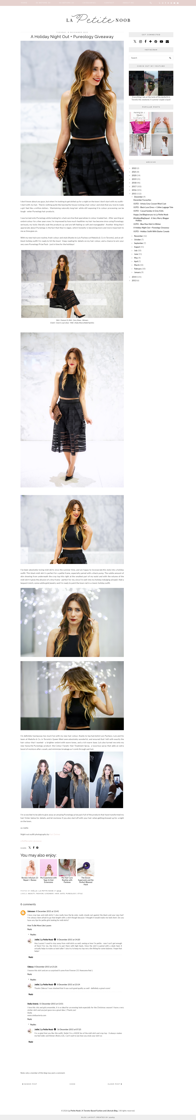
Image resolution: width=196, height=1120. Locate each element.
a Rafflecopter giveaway (31, 841)
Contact (109, 3)
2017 (134, 186)
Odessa (30, 967)
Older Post (114, 1084)
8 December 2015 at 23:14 (68, 984)
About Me (128, 3)
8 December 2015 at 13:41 (47, 911)
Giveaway (49, 894)
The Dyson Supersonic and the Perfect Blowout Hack (86, 881)
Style (80, 894)
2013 (134, 280)
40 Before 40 (66, 3)
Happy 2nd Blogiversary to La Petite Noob (150, 214)
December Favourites (142, 200)
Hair (57, 894)
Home (24, 3)
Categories (89, 3)
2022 (134, 168)
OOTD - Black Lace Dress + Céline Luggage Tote (153, 207)
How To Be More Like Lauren (39, 925)
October (137, 239)
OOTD (62, 894)
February (138, 269)
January (137, 272)
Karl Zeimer (55, 834)
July (135, 250)
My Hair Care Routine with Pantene (67, 880)
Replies (33, 934)
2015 (134, 193)
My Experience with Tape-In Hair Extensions (48, 880)
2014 (134, 277)
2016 (134, 190)
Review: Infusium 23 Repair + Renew (30, 879)
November (138, 236)
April (136, 261)
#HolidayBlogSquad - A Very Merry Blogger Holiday (151, 219)
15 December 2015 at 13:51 (51, 1004)
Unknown (31, 911)
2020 (134, 175)
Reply (29, 929)
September (138, 243)
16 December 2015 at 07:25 (69, 1029)
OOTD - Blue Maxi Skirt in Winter (147, 224)
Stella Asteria (32, 1004)
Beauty (31, 894)
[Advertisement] (151, 304)
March (136, 265)
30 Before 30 (43, 3)
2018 (134, 183)
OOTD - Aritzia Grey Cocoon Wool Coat (149, 204)
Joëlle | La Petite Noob (43, 939)
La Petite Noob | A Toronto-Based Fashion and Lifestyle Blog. (93, 1111)
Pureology (71, 894)
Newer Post (30, 1084)
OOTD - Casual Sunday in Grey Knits (148, 211)
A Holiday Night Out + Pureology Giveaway (151, 227)
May (136, 258)
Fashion (40, 894)
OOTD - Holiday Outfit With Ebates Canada (151, 231)
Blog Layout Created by (98, 1117)
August (137, 247)
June (136, 254)
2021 (134, 172)
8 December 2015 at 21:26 (45, 967)
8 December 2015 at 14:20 (68, 939)
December (138, 197)
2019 (134, 179)
